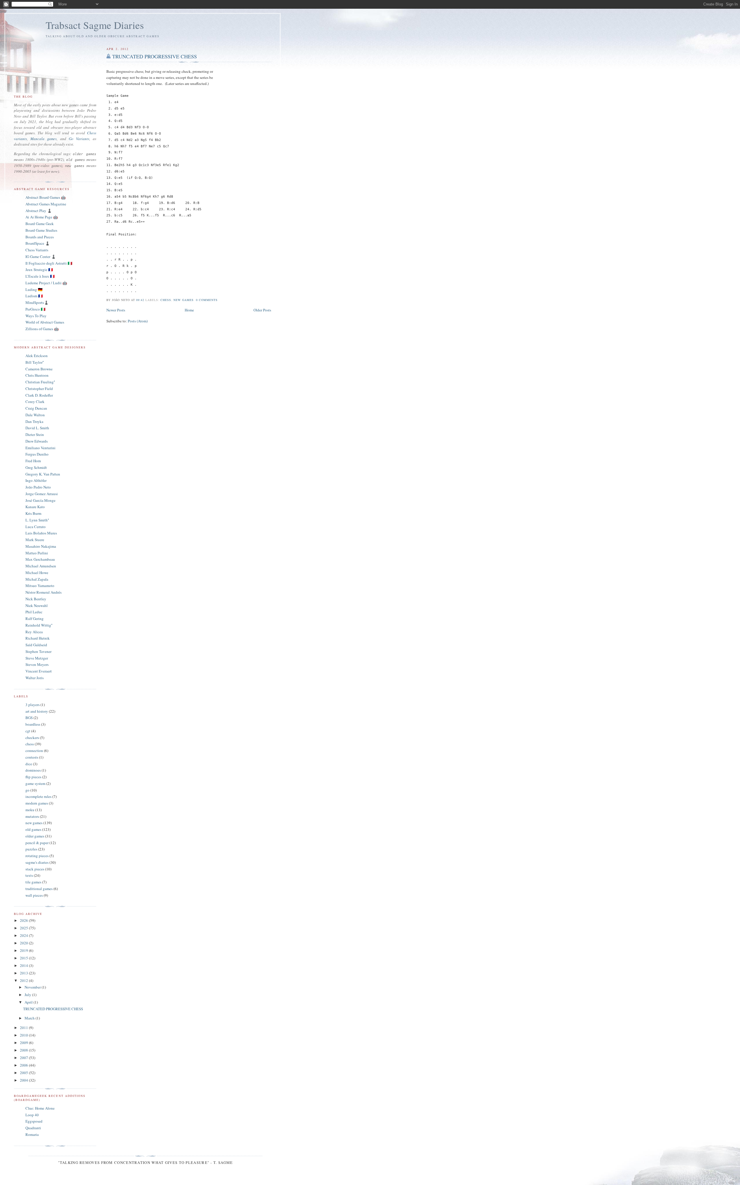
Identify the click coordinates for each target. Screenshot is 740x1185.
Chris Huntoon (37, 375)
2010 (24, 1035)
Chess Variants (36, 249)
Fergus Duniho (37, 454)
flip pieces (33, 776)
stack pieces (34, 869)
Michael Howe (36, 572)
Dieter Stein (34, 434)
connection (34, 750)
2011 (24, 1027)
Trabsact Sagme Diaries (95, 25)
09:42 (140, 300)
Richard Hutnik (37, 638)
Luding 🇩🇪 (33, 289)
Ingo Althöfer (36, 480)
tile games (33, 882)
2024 (24, 935)
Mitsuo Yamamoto (39, 585)
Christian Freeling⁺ (40, 382)
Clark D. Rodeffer (39, 395)
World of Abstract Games (44, 322)
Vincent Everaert (38, 671)
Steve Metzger (36, 658)
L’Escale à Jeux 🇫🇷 (40, 276)
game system (35, 783)
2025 (24, 927)
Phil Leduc (33, 611)
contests (31, 757)
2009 (24, 1042)
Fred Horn (33, 460)
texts (29, 875)
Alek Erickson (36, 355)
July (28, 994)
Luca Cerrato (35, 526)
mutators (32, 816)
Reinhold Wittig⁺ (38, 625)
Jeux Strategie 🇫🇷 (39, 269)
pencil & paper (37, 842)
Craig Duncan (36, 408)
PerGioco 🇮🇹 (35, 309)
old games (33, 829)
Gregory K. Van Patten (42, 474)
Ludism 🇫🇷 (34, 295)
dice (28, 763)
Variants (82, 138)
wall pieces (34, 895)
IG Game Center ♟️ (40, 256)
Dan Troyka (34, 421)
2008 (24, 1050)
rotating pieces (37, 855)
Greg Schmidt (36, 467)
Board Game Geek (39, 223)
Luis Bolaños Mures (41, 533)
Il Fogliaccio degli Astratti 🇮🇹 (48, 263)
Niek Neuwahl (36, 605)
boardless (32, 724)
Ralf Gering (34, 618)
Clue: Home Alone (40, 1108)
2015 (24, 958)
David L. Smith (37, 427)
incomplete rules (38, 796)
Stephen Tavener (38, 651)
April (29, 1002)
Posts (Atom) (138, 321)
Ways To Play (36, 315)
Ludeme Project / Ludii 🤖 (46, 282)
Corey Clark (35, 401)
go (27, 790)
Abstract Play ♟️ (38, 210)
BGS (29, 717)
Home (189, 310)
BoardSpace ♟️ (37, 243)
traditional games (39, 888)
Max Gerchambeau (40, 559)
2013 (24, 973)
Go (71, 138)
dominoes (33, 770)
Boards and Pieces (39, 236)
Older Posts (262, 310)
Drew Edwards (36, 441)
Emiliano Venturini (40, 447)
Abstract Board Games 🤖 (45, 197)
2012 (24, 980)
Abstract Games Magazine (45, 204)
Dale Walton (35, 414)
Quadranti (33, 1127)
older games (34, 836)
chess (165, 300)
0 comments (207, 300)
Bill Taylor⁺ (34, 362)
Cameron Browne (39, 369)
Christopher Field (39, 388)
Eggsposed (33, 1121)
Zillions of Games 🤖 (42, 328)
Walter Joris (34, 677)
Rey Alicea (34, 631)
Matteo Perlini (36, 553)
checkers (32, 737)
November (33, 987)
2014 (24, 965)
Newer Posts (115, 310)
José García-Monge (40, 500)
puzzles (31, 849)
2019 (24, 950)
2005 (24, 1072)
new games (183, 300)
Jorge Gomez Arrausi (41, 493)
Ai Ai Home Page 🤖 (41, 217)
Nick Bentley (35, 598)
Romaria (32, 1134)
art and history (36, 711)
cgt (27, 730)
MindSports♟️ (37, 302)
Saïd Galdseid (36, 644)
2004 (24, 1080)
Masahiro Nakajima (40, 546)
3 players (32, 704)
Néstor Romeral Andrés (43, 592)
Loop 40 (32, 1114)
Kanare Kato (35, 506)
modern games (36, 803)
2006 (24, 1065)
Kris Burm (33, 513)
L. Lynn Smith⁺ (37, 520)
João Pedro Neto (38, 487)
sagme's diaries (37, 862)
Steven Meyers (37, 664)
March (30, 1018)
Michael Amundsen (40, 566)
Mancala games (43, 138)
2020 (24, 943)
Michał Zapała (36, 579)
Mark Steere (34, 539)
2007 (24, 1057)
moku (29, 809)
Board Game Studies (41, 230)
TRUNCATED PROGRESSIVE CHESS (154, 56)
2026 (24, 920)
